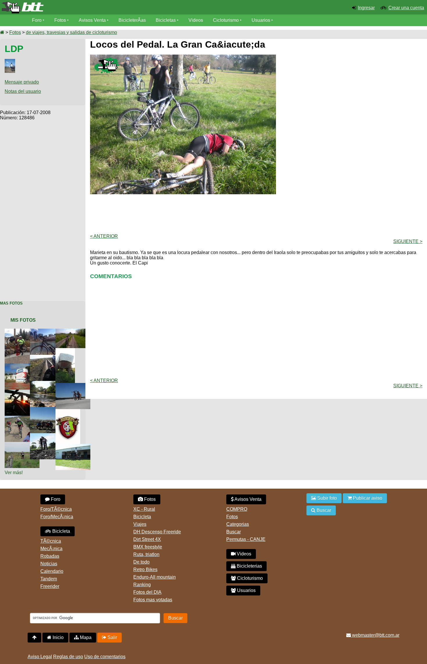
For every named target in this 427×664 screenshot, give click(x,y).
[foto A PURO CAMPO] (48, 435)
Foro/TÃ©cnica (56, 509)
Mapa (85, 637)
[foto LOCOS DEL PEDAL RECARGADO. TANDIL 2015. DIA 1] (68, 411)
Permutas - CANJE (245, 539)
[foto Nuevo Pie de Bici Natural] (74, 331)
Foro (37, 20)
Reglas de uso (68, 656)
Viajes (139, 524)
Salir (111, 637)
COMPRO (236, 509)
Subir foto (326, 498)
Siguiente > (407, 241)
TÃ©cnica (50, 541)
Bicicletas (166, 20)
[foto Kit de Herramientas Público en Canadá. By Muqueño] (19, 331)
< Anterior (104, 236)
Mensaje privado (22, 82)
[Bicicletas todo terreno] (71, 7)
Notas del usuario (23, 91)
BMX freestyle (147, 546)
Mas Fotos (11, 303)
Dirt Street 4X (147, 539)
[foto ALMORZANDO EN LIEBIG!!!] (23, 366)
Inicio (57, 637)
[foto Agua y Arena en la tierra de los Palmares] (48, 383)
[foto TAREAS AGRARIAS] (66, 350)
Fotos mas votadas (152, 599)
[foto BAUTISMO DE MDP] (23, 444)
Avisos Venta (92, 20)
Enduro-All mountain (154, 577)
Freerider (49, 586)
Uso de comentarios (104, 656)
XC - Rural (144, 509)
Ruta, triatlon (146, 554)
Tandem (48, 578)
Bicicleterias (249, 566)
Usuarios (261, 20)
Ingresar (366, 7)
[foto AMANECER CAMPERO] (23, 392)
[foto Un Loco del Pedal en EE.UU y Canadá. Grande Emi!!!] (48, 331)
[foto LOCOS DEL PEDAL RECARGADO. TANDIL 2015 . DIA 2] (48, 409)
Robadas (49, 556)
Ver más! (14, 472)
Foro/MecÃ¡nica (56, 516)
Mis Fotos (23, 320)
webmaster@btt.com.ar (375, 635)
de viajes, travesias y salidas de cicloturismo (71, 32)
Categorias (237, 524)
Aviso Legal (40, 656)
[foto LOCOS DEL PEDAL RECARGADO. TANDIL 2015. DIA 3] (23, 418)
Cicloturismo (226, 20)
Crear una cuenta (406, 7)
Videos (196, 20)
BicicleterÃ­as (132, 20)
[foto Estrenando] (74, 446)
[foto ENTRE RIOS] (74, 385)
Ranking (142, 584)
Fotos (60, 20)
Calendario (51, 571)
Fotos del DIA (147, 592)
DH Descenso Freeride (157, 531)
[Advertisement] (42, 207)
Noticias (48, 563)
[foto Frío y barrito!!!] (48, 357)
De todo (141, 561)
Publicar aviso (367, 498)
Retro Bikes (145, 569)
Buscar (233, 531)
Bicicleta (60, 531)
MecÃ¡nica (51, 548)
